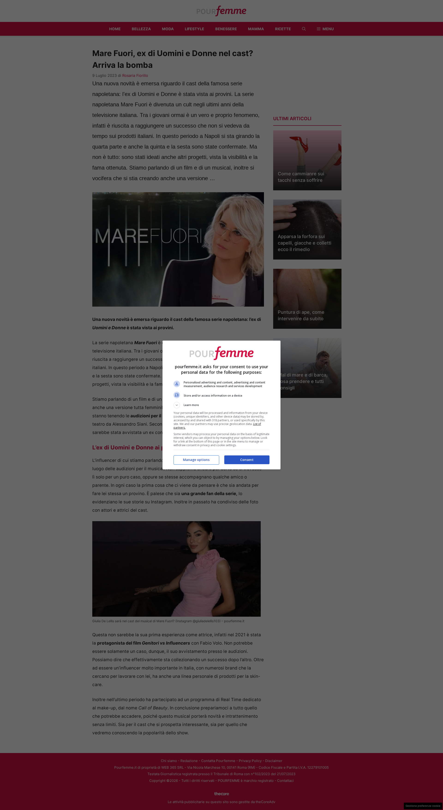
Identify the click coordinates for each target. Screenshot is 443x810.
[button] (221, 405)
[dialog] (221, 405)
